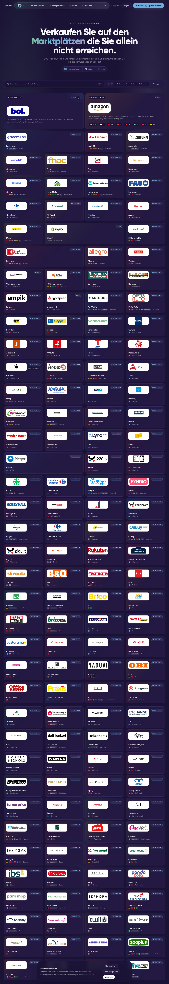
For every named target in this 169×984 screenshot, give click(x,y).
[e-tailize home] (8, 5)
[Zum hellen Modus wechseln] (105, 5)
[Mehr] (97, 6)
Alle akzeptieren (111, 972)
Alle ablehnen (110, 966)
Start (72, 23)
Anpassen (109, 977)
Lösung (81, 23)
